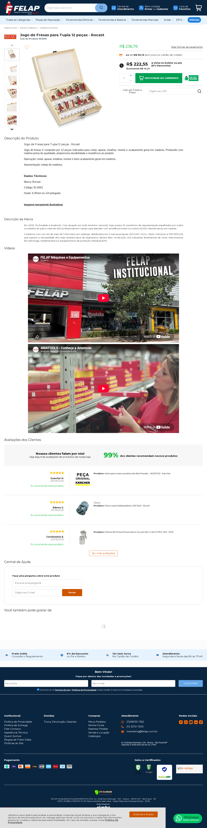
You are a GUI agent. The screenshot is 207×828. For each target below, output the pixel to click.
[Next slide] (11, 128)
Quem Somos (12, 736)
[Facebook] (181, 723)
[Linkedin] (196, 723)
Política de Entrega (16, 725)
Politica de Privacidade (84, 690)
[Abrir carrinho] (199, 8)
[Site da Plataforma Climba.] (103, 806)
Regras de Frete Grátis (17, 739)
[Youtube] (191, 723)
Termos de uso (62, 690)
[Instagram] (186, 723)
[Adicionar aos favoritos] (27, 47)
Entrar (148, 9)
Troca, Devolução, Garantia (60, 721)
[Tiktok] (201, 723)
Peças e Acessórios (28, 28)
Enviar (72, 592)
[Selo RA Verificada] (164, 772)
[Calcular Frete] (199, 91)
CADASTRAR (191, 683)
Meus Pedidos (97, 721)
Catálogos (94, 736)
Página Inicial (10, 28)
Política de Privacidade (18, 721)
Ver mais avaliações (103, 553)
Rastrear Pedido (98, 728)
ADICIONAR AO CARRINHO (162, 78)
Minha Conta (96, 725)
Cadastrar (162, 9)
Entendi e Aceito (143, 814)
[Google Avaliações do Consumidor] (189, 769)
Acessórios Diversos (49, 28)
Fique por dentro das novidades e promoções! (103, 676)
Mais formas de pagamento (187, 47)
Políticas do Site (13, 743)
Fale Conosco (12, 728)
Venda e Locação (98, 732)
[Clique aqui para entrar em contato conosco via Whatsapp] (187, 818)
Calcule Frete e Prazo (132, 91)
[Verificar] (103, 792)
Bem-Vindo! (103, 671)
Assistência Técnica (15, 732)
